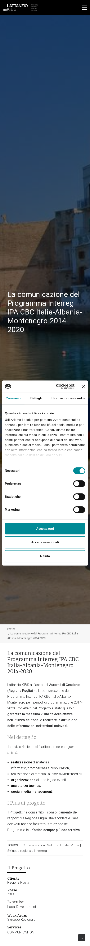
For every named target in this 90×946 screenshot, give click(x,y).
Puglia (75, 845)
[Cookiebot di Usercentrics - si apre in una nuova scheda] (57, 386)
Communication (34, 845)
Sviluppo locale (58, 845)
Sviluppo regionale (20, 851)
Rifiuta (45, 556)
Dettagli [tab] (36, 398)
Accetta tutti (45, 528)
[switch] (79, 483)
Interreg (41, 851)
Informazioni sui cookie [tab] (68, 398)
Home (11, 628)
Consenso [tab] (13, 398)
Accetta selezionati (45, 542)
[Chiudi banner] (83, 386)
